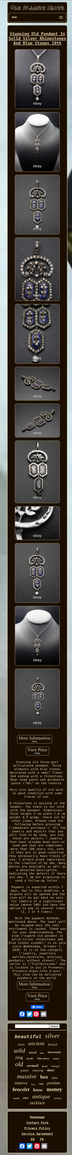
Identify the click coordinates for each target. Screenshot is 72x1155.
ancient (36, 1043)
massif (32, 1052)
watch (16, 1098)
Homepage (37, 1117)
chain (56, 1059)
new (55, 1078)
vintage (55, 1066)
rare (26, 1098)
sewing (37, 1070)
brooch (52, 1044)
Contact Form (37, 1122)
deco (50, 1070)
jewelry (30, 1058)
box (44, 1077)
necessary (54, 1052)
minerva (21, 1083)
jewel (44, 1066)
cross (21, 1044)
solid (19, 1050)
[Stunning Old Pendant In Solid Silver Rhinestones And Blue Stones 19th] (37, 79)
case (41, 1083)
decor (42, 1053)
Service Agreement (37, 1134)
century (57, 1098)
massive (27, 1076)
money (54, 1089)
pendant (53, 1083)
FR (42, 1139)
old (19, 1064)
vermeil (32, 1066)
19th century (43, 1058)
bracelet (21, 1089)
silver (52, 1035)
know (38, 1089)
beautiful (28, 1037)
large (33, 1084)
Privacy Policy (37, 1128)
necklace (37, 1103)
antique (41, 1096)
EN (33, 1139)
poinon (24, 1070)
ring (19, 1057)
